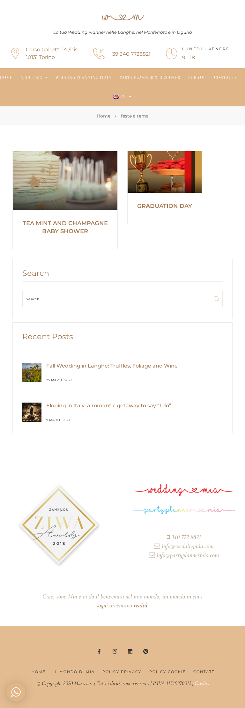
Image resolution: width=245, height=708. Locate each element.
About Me (31, 77)
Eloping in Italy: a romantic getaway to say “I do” (108, 406)
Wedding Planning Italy (84, 77)
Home (6, 77)
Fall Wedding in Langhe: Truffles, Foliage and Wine (112, 366)
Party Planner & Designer (150, 77)
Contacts (225, 77)
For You (197, 77)
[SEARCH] (217, 299)
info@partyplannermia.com (187, 555)
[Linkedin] (130, 651)
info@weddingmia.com (187, 546)
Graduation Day (164, 206)
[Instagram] (115, 651)
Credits (202, 683)
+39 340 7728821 (130, 54)
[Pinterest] (145, 651)
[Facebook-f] (99, 651)
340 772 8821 (185, 537)
